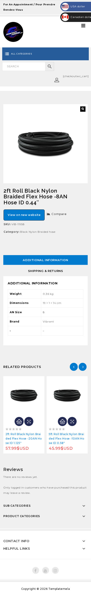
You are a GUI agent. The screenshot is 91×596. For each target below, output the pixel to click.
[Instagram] (55, 570)
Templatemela (59, 588)
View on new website (24, 215)
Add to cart (19, 421)
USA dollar (73, 6)
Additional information (45, 260)
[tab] (45, 260)
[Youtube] (45, 570)
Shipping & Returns (45, 271)
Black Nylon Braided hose (37, 231)
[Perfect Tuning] (13, 31)
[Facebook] (35, 570)
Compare (59, 214)
